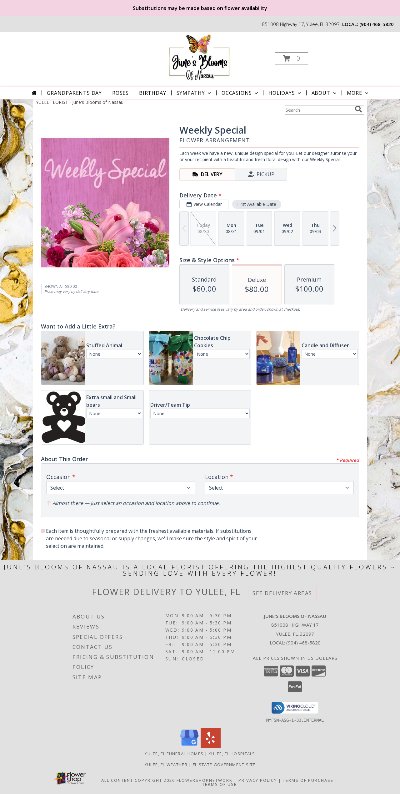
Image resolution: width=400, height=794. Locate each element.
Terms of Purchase (308, 780)
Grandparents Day (74, 92)
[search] (358, 109)
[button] (291, 58)
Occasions (237, 92)
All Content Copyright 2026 (138, 780)
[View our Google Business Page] (189, 746)
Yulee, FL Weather (166, 764)
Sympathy (191, 92)
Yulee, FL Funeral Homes (174, 753)
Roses (120, 92)
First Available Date (256, 204)
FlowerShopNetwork (204, 780)
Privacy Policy (257, 780)
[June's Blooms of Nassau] (199, 56)
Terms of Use (219, 784)
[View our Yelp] (211, 746)
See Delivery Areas (282, 593)
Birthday (152, 92)
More (354, 92)
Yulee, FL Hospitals (232, 753)
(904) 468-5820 (376, 24)
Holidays (281, 92)
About (321, 92)
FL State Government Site (224, 764)
